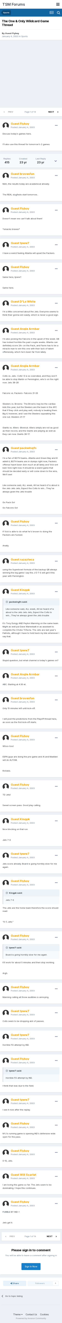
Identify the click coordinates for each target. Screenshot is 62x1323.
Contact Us (31, 1314)
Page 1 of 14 (31, 112)
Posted (23, 127)
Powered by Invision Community (31, 1318)
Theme (17, 1314)
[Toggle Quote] (7, 602)
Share (15, 1283)
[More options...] (56, 125)
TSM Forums (13, 4)
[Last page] (58, 112)
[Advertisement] (31, 74)
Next (51, 112)
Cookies (44, 1314)
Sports (24, 36)
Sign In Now (31, 1266)
